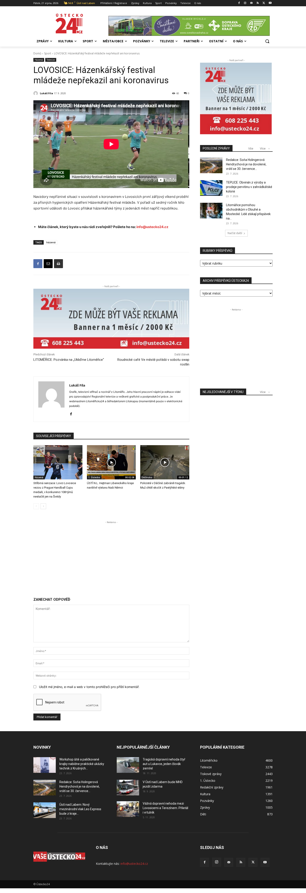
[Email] (48, 263)
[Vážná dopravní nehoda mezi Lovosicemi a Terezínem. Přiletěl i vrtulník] (128, 809)
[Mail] (251, 3)
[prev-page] (36, 506)
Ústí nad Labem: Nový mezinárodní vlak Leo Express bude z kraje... (80, 809)
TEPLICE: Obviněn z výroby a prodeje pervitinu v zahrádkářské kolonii (249, 187)
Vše (250, 148)
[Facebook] (238, 3)
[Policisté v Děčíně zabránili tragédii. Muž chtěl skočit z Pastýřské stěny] (164, 462)
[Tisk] (58, 263)
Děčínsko (147, 477)
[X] (263, 3)
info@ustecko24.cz (152, 227)
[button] (267, 41)
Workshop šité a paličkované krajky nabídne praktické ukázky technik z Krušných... (81, 764)
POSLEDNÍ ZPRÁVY (216, 148)
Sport (47, 53)
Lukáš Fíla (46, 93)
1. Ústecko (94, 477)
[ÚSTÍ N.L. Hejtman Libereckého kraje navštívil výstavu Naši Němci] (111, 462)
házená (51, 242)
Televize (51, 59)
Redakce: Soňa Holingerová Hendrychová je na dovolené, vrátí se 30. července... (246, 164)
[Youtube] (270, 3)
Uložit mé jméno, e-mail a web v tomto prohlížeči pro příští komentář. (89, 687)
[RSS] (257, 3)
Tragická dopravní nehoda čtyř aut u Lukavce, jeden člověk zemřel (164, 764)
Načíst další (235, 233)
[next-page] (43, 506)
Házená (39, 59)
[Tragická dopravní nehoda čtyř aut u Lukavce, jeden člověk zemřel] (128, 765)
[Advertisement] (111, 556)
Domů (37, 53)
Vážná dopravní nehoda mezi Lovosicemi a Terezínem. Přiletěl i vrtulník (165, 808)
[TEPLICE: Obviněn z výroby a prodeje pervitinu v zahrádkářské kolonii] (211, 188)
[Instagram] (245, 3)
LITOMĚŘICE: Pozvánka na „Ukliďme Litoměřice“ (68, 360)
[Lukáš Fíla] (36, 93)
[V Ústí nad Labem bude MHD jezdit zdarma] (128, 787)
